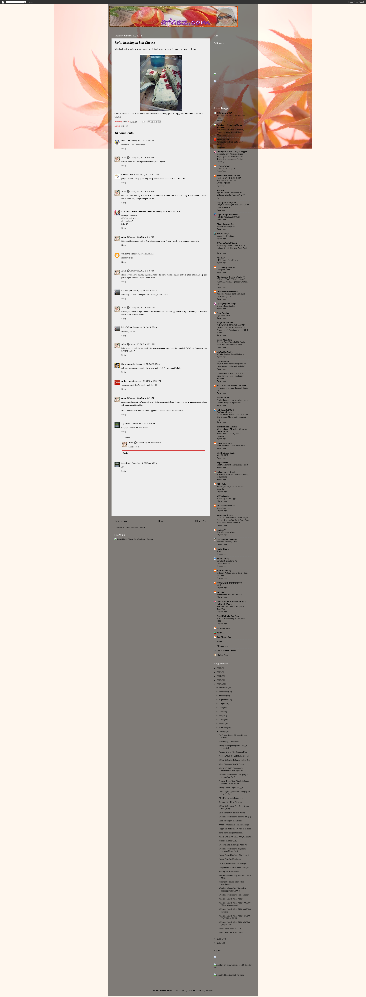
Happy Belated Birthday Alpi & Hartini (235, 829)
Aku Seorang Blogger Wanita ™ (231, 277)
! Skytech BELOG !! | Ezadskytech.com (226, 411)
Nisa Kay (221, 258)
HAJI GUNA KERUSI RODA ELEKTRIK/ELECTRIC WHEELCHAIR (229, 180)
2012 (219, 684)
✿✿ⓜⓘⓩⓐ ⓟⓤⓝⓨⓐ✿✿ (229, 583)
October (222, 695)
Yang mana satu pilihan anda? (231, 833)
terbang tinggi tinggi (226, 472)
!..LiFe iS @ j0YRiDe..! (227, 267)
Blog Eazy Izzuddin (225, 323)
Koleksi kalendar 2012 (228, 841)
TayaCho (191, 990)
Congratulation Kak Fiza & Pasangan (234, 867)
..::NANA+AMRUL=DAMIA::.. (230, 373)
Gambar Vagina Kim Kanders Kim (233, 752)
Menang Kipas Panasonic (229, 871)
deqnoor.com (222, 462)
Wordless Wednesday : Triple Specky (234, 895)
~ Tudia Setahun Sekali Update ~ (230, 354)
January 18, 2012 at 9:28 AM (168, 211)
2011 (219, 939)
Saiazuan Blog (223, 558)
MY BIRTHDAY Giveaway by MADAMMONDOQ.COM (231, 769)
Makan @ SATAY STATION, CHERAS (235, 837)
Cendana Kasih (128, 174)
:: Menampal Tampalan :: (227, 169)
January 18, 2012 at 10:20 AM (145, 327)
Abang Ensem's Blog (225, 224)
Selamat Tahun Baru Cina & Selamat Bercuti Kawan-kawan (234, 782)
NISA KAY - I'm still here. (228, 260)
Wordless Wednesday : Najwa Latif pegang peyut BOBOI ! (233, 889)
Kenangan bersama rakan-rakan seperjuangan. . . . (231, 883)
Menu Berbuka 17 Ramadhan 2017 (231, 446)
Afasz (125, 122)
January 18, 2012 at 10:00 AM (145, 290)
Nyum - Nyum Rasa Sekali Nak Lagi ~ (234, 825)
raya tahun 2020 (223, 315)
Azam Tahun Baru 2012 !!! (230, 929)
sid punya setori (223, 628)
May (221, 716)
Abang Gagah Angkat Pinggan (231, 788)
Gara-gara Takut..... (225, 270)
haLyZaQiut (126, 290)
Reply (123, 149)
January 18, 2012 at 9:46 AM (142, 254)
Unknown (125, 254)
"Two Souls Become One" (228, 291)
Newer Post (121, 521)
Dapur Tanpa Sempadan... (228, 214)
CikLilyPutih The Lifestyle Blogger (232, 151)
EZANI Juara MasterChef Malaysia (233, 863)
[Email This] (149, 121)
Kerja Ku (124, 126)
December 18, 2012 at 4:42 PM (144, 463)
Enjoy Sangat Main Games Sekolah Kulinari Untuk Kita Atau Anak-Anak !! (232, 248)
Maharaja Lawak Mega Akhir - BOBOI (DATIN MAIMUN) (234, 917)
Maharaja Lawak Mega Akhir (230, 899)
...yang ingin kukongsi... (227, 304)
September (223, 700)
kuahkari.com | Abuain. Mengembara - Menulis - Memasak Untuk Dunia (232, 429)
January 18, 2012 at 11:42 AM (148, 364)
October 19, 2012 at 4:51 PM (149, 442)
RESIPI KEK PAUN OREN (228, 217)
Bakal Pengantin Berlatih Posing (232, 813)
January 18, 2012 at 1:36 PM (142, 398)
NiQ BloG (221, 592)
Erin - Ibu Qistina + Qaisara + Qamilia (138, 211)
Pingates (217, 950)
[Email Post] (144, 122)
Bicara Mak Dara (224, 340)
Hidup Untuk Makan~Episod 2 (229, 595)
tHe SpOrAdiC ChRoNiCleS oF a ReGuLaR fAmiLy (231, 603)
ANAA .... (221, 633)
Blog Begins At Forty (226, 453)
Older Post (201, 521)
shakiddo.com (223, 361)
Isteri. (219, 585)
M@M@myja (223, 496)
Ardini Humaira (128, 381)
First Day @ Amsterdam (229, 742)
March (222, 724)
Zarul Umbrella (128, 364)
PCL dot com (222, 646)
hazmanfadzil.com (225, 515)
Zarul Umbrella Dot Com (228, 616)
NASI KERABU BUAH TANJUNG (232, 386)
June (221, 712)
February (223, 728)
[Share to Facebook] (157, 121)
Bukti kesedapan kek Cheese (230, 821)
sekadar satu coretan (226, 506)
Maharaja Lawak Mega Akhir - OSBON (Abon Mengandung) (235, 904)
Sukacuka (221, 190)
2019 (219, 668)
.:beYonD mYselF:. (225, 352)
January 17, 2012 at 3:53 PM (143, 141)
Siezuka (220, 641)
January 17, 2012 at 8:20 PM (142, 191)
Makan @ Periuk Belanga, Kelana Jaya (234, 760)
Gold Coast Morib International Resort (232, 465)
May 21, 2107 (222, 455)
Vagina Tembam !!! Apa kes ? (231, 933)
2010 (219, 943)
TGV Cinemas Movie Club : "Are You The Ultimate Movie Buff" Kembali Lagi (232, 417)
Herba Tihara (223, 549)
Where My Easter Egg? (226, 498)
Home (161, 521)
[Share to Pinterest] (159, 121)
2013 (219, 680)
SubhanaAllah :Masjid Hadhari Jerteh (234, 756)
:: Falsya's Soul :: (224, 166)
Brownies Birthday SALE (227, 542)
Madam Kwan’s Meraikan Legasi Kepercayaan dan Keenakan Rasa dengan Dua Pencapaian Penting (230, 156)
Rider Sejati (222, 484)
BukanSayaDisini (224, 443)
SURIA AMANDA (224, 113)
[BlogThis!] (151, 121)
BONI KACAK (223, 398)
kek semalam (130, 49)
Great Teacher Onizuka (227, 650)
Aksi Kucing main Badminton (231, 798)
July (221, 708)
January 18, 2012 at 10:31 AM (142, 344)
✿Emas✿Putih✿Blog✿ (227, 243)
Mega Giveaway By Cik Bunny (231, 764)
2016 (219, 672)
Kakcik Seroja (223, 233)
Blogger (209, 990)
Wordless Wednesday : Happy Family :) (235, 817)
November (223, 691)
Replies (127, 437)
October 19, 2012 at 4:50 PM (144, 423)
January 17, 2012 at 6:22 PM (147, 174)
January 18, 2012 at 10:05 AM (142, 307)
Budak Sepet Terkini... (226, 236)
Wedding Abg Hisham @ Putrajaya (233, 845)
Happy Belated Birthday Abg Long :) (234, 855)
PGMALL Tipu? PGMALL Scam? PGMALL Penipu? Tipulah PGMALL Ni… (232, 281)
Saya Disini (126, 423)
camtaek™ (221, 530)
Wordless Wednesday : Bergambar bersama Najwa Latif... (232, 850)
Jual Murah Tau (224, 637)
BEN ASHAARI (223, 139)
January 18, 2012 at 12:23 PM (148, 381)
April (221, 720)
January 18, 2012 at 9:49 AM (142, 271)
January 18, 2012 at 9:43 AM (142, 237)
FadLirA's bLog (224, 570)
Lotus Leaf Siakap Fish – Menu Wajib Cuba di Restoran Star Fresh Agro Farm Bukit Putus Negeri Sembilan (233, 520)
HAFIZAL (125, 141)
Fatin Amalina (223, 313)
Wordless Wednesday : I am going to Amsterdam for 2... (233, 776)
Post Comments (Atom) (135, 527)
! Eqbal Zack (222, 655)
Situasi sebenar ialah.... (226, 306)
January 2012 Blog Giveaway (231, 802)
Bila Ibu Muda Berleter (227, 539)
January (222, 732)
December (223, 687)
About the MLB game (225, 226)
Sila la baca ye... (223, 508)
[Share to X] (154, 121)
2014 (219, 676)
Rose (219, 551)
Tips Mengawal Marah (226, 532)
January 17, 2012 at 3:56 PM (142, 157)
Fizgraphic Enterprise (226, 202)
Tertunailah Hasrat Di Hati (228, 176)
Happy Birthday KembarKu (230, 859)
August (222, 704)
